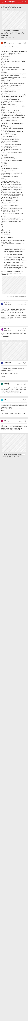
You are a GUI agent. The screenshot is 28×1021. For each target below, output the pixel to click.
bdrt (3, 37)
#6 (25, 399)
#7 (25, 420)
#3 (25, 328)
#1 (25, 42)
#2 (25, 303)
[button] (2, 2)
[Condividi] (24, 42)
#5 (25, 383)
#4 (25, 362)
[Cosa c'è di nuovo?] (23, 2)
